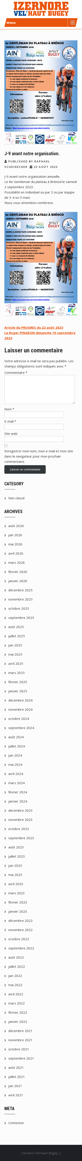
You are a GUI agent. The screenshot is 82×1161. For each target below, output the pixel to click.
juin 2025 (15, 645)
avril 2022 (15, 994)
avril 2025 (15, 663)
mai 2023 (15, 874)
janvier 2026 (17, 581)
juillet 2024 (16, 746)
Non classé (16, 498)
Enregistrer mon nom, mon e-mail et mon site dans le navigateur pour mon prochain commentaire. (38, 456)
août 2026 (16, 526)
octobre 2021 (18, 1049)
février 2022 (17, 1012)
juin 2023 (15, 865)
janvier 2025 (17, 691)
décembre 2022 (20, 920)
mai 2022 (15, 985)
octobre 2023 (18, 829)
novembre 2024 (20, 709)
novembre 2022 (20, 930)
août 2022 (16, 957)
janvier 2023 (17, 911)
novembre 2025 (20, 599)
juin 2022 (15, 975)
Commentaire (15, 372)
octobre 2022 (18, 939)
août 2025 (16, 627)
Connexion (16, 1123)
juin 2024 (15, 755)
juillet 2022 (16, 966)
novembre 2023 (20, 819)
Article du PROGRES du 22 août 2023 (33, 327)
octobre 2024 (18, 718)
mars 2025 (16, 672)
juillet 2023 (16, 856)
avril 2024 (15, 773)
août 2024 (16, 737)
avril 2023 (15, 884)
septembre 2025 (21, 617)
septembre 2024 (21, 728)
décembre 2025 (20, 590)
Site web (10, 433)
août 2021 (16, 1067)
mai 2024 (15, 764)
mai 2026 (15, 544)
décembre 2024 (20, 700)
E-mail (10, 421)
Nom (9, 409)
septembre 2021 (21, 1058)
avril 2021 (15, 1095)
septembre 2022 (21, 948)
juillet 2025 (16, 636)
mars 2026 (16, 562)
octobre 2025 (18, 608)
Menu (11, 22)
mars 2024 (16, 783)
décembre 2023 (20, 810)
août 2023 (16, 847)
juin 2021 (15, 1086)
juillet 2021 (16, 1076)
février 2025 (17, 682)
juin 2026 (15, 535)
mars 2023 (16, 893)
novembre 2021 (20, 1040)
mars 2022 (16, 1003)
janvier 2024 (17, 801)
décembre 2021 (20, 1031)
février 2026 (17, 571)
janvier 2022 (17, 1021)
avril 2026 (15, 553)
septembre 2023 (21, 838)
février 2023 (17, 902)
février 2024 (17, 792)
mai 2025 (15, 654)
